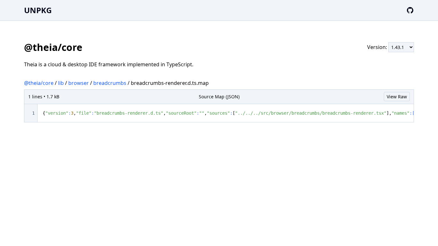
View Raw (397, 97)
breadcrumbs (109, 82)
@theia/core (39, 82)
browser (78, 82)
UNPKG (38, 10)
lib (61, 82)
